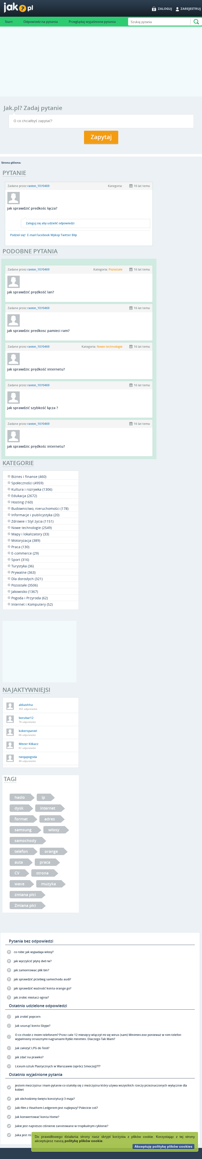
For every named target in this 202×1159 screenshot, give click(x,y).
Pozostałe (115, 269)
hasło (20, 797)
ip (43, 797)
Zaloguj (165, 8)
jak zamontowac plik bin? (31, 970)
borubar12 (26, 718)
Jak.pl (28, 9)
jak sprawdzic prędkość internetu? (36, 369)
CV (17, 873)
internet (47, 808)
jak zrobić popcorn (28, 1017)
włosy (53, 829)
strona (42, 873)
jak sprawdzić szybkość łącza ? (32, 407)
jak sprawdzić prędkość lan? (30, 292)
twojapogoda (28, 757)
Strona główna (10, 162)
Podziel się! (17, 235)
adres (49, 819)
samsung (23, 829)
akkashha (26, 705)
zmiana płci (25, 894)
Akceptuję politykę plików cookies (163, 1146)
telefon (21, 851)
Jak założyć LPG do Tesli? (32, 1048)
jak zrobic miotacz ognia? (31, 997)
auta (19, 862)
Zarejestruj (191, 8)
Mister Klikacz (28, 744)
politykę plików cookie (83, 1141)
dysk (19, 808)
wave (19, 884)
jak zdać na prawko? (29, 1057)
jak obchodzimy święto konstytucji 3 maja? (45, 1099)
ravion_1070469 (38, 186)
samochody (25, 840)
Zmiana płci (25, 905)
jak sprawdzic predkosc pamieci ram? (38, 330)
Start (9, 21)
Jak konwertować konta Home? (37, 1117)
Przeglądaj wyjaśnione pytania (92, 21)
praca (45, 862)
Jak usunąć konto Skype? (32, 1026)
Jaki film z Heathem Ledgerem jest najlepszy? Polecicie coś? (56, 1108)
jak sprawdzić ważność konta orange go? (42, 988)
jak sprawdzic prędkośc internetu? (36, 446)
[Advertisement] (101, 62)
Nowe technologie (109, 346)
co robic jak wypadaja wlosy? (33, 952)
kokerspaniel (28, 731)
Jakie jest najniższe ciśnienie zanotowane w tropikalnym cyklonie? (61, 1126)
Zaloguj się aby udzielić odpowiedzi (50, 223)
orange (51, 851)
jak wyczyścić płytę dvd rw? (32, 961)
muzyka (48, 884)
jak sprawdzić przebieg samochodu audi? (42, 979)
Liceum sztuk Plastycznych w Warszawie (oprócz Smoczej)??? (57, 1066)
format (21, 819)
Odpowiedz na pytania (40, 21)
